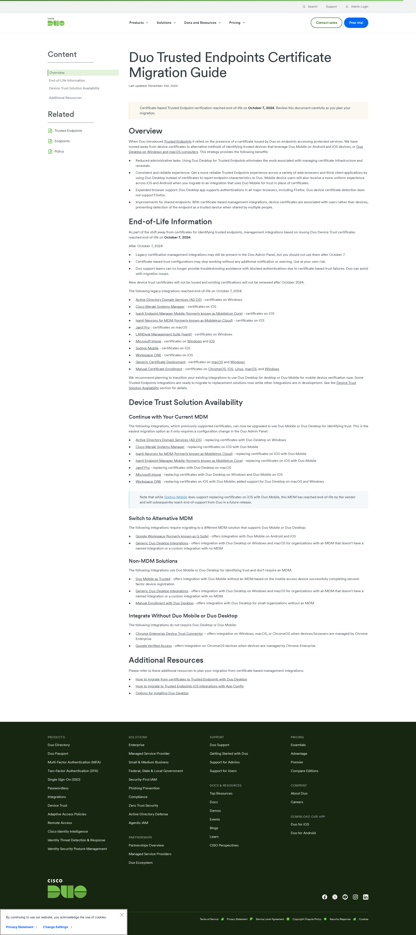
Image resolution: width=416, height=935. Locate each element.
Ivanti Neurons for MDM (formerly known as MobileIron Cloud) (184, 320)
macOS (217, 362)
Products (136, 23)
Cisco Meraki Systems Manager (160, 307)
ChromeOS (217, 369)
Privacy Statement (19, 927)
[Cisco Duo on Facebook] (324, 897)
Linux (239, 369)
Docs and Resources (200, 23)
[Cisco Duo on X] (334, 897)
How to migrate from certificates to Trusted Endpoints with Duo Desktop (191, 679)
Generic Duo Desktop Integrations (162, 543)
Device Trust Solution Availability (74, 88)
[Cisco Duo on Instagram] (355, 897)
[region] (63, 922)
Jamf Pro (143, 327)
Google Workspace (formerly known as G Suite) (172, 536)
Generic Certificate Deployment (160, 362)
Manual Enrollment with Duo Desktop (164, 603)
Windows (194, 341)
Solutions (164, 23)
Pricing (234, 23)
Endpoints (62, 141)
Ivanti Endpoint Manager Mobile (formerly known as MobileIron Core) (189, 313)
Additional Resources (65, 98)
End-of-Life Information (67, 80)
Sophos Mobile (147, 348)
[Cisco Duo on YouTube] (345, 897)
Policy (59, 151)
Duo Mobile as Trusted (153, 579)
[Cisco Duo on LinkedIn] (365, 897)
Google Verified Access (154, 646)
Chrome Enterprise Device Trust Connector (169, 634)
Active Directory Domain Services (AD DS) (169, 300)
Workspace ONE (148, 355)
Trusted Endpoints (68, 130)
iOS (212, 341)
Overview (57, 73)
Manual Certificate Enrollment (159, 369)
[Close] (122, 914)
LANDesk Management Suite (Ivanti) (164, 334)
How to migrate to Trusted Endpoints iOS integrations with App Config (190, 686)
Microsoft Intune (148, 341)
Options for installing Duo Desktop (162, 693)
